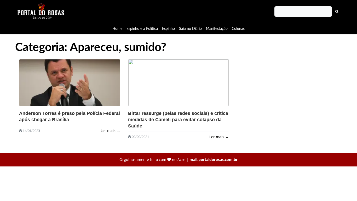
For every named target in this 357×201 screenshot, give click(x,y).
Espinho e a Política (142, 28)
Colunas (238, 28)
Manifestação (217, 28)
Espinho (168, 28)
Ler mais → (110, 130)
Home (117, 28)
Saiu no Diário (190, 28)
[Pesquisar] (337, 11)
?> (69, 82)
